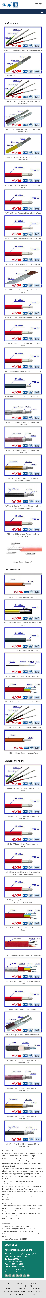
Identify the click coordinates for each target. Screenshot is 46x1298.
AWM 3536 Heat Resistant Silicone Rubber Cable (23, 371)
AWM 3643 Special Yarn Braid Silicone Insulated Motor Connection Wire (23, 507)
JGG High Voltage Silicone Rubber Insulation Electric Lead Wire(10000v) (23, 901)
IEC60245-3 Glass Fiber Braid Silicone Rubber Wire (23, 789)
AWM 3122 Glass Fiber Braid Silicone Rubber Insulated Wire (23, 130)
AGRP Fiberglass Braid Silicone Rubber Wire (23, 1035)
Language (38, 4)
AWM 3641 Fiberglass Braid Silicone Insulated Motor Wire (23, 451)
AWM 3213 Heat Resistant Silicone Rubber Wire (23, 264)
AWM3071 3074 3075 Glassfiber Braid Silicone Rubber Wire (23, 102)
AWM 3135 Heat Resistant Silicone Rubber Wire (23, 213)
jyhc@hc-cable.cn (17, 1267)
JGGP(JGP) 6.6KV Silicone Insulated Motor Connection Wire (23, 1117)
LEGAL (39, 1292)
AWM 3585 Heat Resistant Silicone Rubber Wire (23, 397)
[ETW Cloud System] (28, 1275)
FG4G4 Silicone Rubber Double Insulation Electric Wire (23, 624)
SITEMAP (31, 1292)
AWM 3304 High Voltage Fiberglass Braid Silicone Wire (22, 291)
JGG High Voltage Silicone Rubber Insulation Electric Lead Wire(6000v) (23, 873)
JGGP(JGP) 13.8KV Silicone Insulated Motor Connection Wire (23, 1145)
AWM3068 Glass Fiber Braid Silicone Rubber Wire (23, 50)
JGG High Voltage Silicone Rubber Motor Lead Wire (23, 845)
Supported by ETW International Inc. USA (23, 1295)
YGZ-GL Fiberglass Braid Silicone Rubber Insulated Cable (23, 982)
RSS (23, 1292)
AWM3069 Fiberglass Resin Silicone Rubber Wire (23, 76)
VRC (17, 1292)
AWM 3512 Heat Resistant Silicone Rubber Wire (23, 318)
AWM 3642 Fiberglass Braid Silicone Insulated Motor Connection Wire (23, 479)
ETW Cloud (9, 1292)
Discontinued (36, 1288)
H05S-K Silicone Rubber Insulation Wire (23, 753)
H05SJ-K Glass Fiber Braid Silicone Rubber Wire (23, 727)
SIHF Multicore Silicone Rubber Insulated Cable (23, 702)
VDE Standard (12, 569)
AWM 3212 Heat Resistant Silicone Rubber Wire (23, 238)
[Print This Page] (24, 1275)
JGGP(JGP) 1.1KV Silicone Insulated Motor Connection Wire (23, 1061)
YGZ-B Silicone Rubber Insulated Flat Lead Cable (23, 956)
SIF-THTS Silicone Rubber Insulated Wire (22, 651)
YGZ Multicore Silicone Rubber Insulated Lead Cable (23, 929)
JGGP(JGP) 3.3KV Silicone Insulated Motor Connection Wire (23, 1089)
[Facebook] (9, 1275)
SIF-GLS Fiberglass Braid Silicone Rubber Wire (23, 676)
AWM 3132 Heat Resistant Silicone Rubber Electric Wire (23, 186)
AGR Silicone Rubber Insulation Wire (23, 1009)
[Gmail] (20, 1275)
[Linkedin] (17, 1275)
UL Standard (11, 22)
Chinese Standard (14, 760)
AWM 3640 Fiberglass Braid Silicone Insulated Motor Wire (23, 423)
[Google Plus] (13, 1275)
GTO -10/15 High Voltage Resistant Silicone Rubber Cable (23, 535)
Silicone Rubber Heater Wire (23, 562)
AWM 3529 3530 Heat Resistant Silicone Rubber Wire (23, 344)
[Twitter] (6, 1275)
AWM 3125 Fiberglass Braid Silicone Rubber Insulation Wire (23, 158)
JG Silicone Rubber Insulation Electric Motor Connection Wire (23, 817)
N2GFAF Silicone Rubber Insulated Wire (23, 597)
